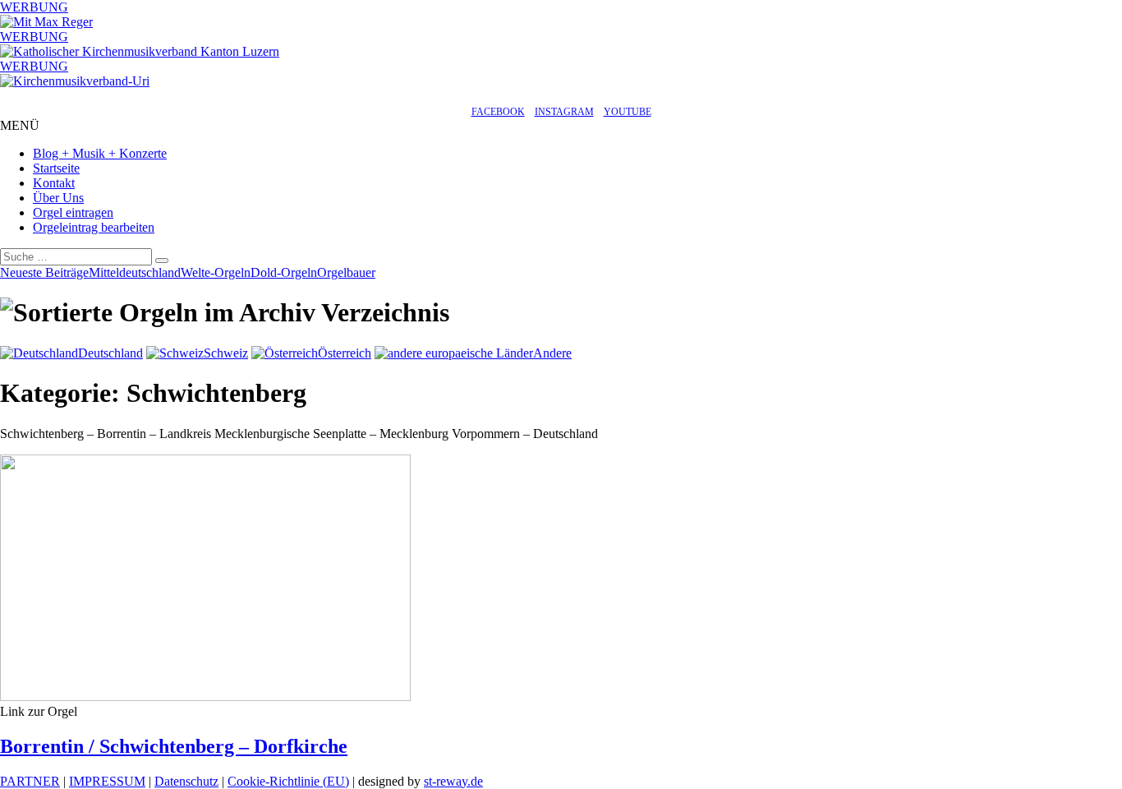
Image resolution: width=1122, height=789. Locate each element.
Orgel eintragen (73, 212)
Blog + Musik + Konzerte (100, 153)
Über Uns (58, 198)
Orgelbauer (346, 272)
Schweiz (226, 353)
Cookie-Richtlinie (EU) (288, 781)
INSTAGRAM (564, 112)
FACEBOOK (498, 112)
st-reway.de (453, 781)
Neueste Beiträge (44, 272)
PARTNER (30, 781)
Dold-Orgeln (284, 272)
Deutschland (110, 353)
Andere (552, 353)
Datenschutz (186, 781)
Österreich (344, 353)
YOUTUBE (627, 112)
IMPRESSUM (107, 781)
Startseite (56, 168)
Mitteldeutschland (135, 272)
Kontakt (54, 183)
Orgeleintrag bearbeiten (93, 227)
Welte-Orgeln (216, 272)
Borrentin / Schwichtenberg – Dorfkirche (173, 746)
